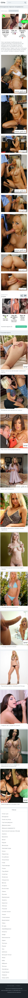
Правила (18, 985)
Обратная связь (10, 985)
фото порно (24, 990)
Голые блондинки (13, 10)
